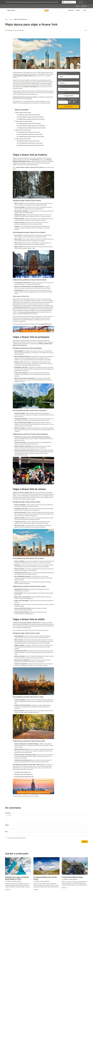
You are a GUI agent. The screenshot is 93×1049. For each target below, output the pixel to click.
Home (6, 19)
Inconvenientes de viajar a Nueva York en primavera (32, 125)
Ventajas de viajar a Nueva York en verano (29, 132)
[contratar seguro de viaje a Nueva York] (33, 786)
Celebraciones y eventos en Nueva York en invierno (32, 119)
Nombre (7, 825)
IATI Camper (84, 6)
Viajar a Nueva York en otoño (23, 138)
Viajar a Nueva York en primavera (24, 121)
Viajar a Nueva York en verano (23, 130)
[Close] (86, 2)
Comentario (7, 813)
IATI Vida (77, 6)
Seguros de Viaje (11, 10)
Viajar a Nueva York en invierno (23, 112)
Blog (85, 10)
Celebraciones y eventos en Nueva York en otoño (31, 145)
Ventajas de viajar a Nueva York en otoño (29, 141)
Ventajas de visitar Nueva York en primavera (30, 123)
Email (6, 831)
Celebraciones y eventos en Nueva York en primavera (32, 128)
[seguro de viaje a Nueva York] (33, 329)
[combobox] (69, 2)
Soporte (78, 10)
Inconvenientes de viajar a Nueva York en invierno (31, 117)
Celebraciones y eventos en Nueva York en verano (31, 136)
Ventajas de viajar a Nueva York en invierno (29, 114)
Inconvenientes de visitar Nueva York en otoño (30, 143)
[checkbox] (5, 838)
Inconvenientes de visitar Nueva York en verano (31, 134)
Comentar (84, 841)
